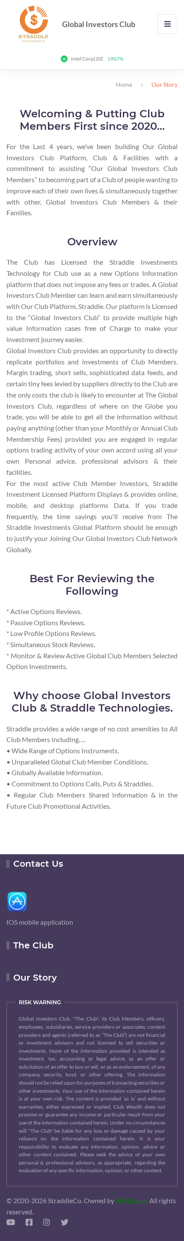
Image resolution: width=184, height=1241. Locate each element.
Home (124, 84)
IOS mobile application (39, 922)
